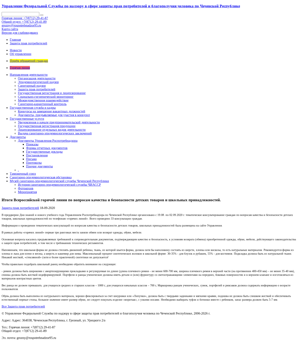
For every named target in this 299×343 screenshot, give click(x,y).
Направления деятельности (29, 74)
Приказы (32, 144)
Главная (15, 39)
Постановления (37, 155)
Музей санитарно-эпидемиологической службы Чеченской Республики (59, 181)
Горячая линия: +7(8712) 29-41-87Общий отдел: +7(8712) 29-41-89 (25, 19)
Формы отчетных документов (47, 148)
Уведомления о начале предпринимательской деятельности (59, 122)
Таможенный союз (23, 173)
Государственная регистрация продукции (46, 126)
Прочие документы (39, 166)
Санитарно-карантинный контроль (42, 104)
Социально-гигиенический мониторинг (46, 96)
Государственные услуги (27, 118)
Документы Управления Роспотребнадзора (47, 140)
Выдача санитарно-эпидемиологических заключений (55, 133)
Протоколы (34, 162)
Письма (31, 159)
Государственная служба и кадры (33, 107)
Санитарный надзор (32, 85)
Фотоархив (25, 188)
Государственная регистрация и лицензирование (52, 93)
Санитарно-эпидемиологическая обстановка (41, 177)
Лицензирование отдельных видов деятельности (52, 129)
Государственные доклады (44, 151)
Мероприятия (27, 192)
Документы (18, 137)
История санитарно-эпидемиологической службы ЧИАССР (59, 184)
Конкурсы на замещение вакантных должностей (51, 111)
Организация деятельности (37, 78)
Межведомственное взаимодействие (43, 100)
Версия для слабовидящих (20, 32)
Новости (16, 50)
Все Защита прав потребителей (23, 306)
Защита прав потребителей (28, 43)
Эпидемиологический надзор (38, 82)
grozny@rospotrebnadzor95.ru (21, 25)
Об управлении (20, 54)
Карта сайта (10, 29)
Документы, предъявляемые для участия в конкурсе (54, 115)
